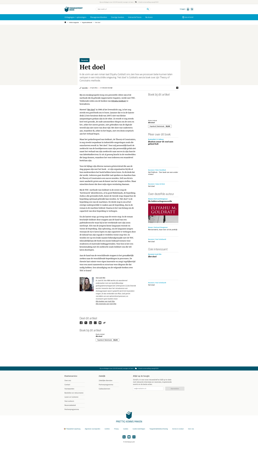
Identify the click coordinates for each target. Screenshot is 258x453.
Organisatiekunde (87, 22)
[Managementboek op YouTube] (129, 436)
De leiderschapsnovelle (160, 201)
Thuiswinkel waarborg (73, 429)
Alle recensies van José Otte (106, 304)
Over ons (67, 380)
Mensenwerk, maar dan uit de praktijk (162, 230)
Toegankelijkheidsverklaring (158, 429)
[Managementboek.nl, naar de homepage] (73, 11)
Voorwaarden (69, 389)
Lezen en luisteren (71, 397)
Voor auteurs (69, 401)
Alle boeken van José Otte (105, 301)
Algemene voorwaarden (92, 429)
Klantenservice (70, 376)
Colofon (107, 429)
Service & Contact (178, 429)
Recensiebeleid (70, 405)
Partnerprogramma (71, 409)
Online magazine (74, 22)
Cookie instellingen (139, 429)
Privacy (116, 429)
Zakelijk (102, 376)
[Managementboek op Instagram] (133, 436)
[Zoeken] (147, 9)
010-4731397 (189, 17)
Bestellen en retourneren (73, 393)
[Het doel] (155, 107)
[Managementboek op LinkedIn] (124, 436)
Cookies (125, 429)
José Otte (85, 88)
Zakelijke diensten (105, 380)
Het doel (97, 22)
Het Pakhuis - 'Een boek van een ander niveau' (163, 173)
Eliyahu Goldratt (118, 101)
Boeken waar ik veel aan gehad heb (160, 143)
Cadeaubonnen (104, 389)
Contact (67, 385)
